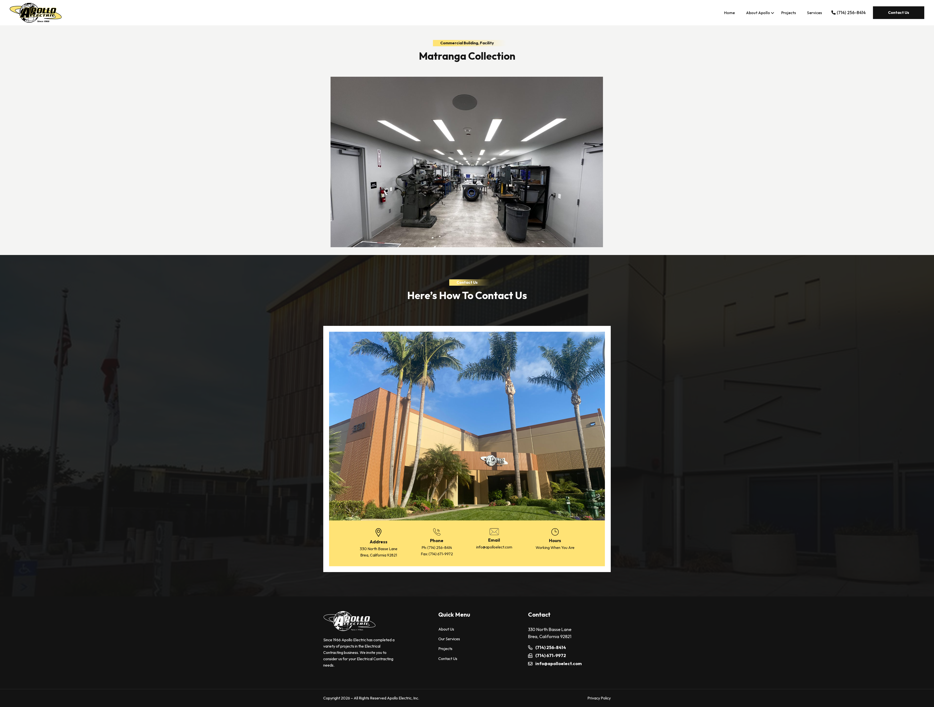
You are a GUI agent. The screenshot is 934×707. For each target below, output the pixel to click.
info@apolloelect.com (494, 547)
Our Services (449, 638)
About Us (446, 629)
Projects (788, 12)
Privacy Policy (599, 698)
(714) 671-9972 (441, 553)
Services (814, 12)
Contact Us (898, 12)
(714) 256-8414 (439, 547)
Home (729, 12)
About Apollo (758, 12)
